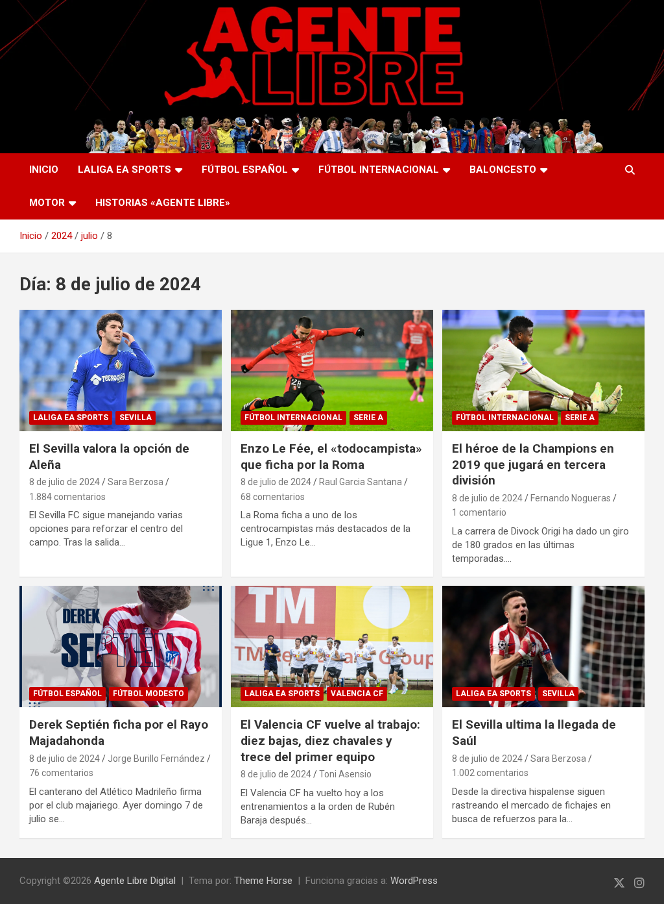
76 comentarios (61, 773)
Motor (47, 202)
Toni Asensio (345, 774)
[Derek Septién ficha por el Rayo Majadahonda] (120, 647)
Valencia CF (357, 693)
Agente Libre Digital (135, 880)
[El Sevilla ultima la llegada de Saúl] (543, 647)
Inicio (43, 169)
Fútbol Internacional (378, 169)
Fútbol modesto (148, 693)
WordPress (414, 880)
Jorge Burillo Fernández (156, 758)
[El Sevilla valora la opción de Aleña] (120, 370)
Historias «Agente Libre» (162, 202)
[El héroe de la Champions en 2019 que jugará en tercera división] (543, 370)
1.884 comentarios (67, 497)
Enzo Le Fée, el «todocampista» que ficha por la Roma (331, 456)
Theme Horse (263, 880)
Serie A (368, 417)
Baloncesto (502, 169)
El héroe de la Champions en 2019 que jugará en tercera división (533, 464)
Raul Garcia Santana (360, 482)
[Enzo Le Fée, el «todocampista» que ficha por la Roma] (332, 370)
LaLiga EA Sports (124, 169)
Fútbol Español (245, 169)
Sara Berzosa (135, 482)
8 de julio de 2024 (64, 482)
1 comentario (479, 512)
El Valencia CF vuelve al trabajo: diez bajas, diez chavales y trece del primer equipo (330, 740)
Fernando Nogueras (570, 498)
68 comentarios (273, 497)
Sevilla (135, 417)
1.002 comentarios (490, 773)
